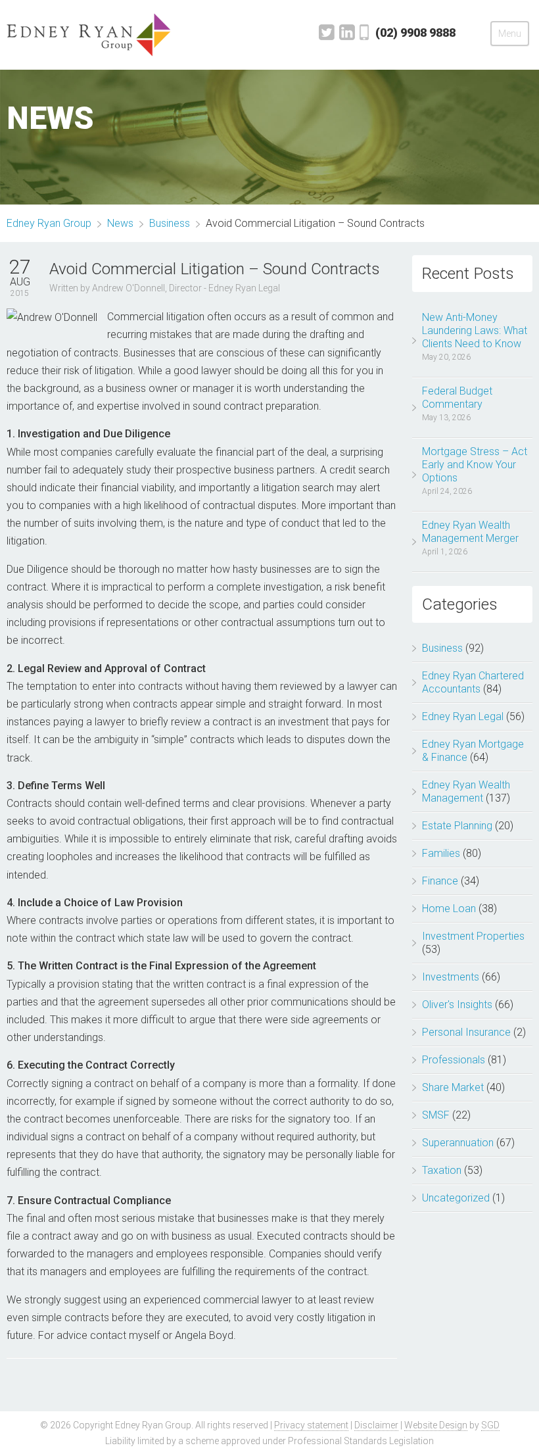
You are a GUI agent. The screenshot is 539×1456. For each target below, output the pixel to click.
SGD (490, 1425)
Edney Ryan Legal (463, 716)
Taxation (441, 1170)
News (120, 223)
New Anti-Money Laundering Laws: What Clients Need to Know (474, 330)
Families (441, 853)
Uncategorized (456, 1198)
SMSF (436, 1115)
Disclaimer (376, 1425)
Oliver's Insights (457, 1004)
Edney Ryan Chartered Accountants (473, 682)
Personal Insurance (466, 1032)
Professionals (453, 1060)
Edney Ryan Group (49, 223)
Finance (440, 881)
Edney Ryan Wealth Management (466, 791)
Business (442, 648)
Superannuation (458, 1142)
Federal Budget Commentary (457, 397)
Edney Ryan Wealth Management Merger (470, 532)
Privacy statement (311, 1425)
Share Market (453, 1087)
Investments (450, 977)
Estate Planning (457, 825)
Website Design (435, 1425)
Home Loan (449, 908)
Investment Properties (473, 936)
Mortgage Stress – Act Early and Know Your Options (474, 464)
